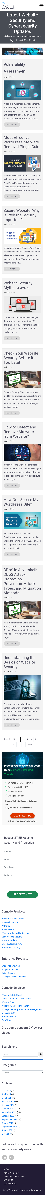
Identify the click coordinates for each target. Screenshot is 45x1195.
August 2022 (7, 1123)
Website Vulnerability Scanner (15, 933)
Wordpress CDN (9, 1016)
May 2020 (6, 1134)
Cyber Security (8, 973)
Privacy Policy (11, 1173)
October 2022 (8, 1116)
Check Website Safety (12, 944)
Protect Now (22, 894)
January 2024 (8, 1105)
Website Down (8, 1002)
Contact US (9, 1183)
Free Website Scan (10, 922)
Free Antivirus (8, 929)
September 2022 (9, 1119)
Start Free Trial (22, 816)
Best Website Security (12, 937)
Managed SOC (8, 1013)
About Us (8, 1180)
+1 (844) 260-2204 (24, 40)
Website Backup (9, 940)
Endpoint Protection (11, 966)
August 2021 (7, 1130)
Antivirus (6, 926)
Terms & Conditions (13, 1176)
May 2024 (6, 1090)
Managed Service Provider (14, 976)
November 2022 (9, 1112)
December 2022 (9, 1108)
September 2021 (9, 1126)
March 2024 (7, 1098)
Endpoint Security (10, 969)
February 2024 (8, 1101)
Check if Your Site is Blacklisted (16, 998)
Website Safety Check (12, 995)
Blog (6, 1169)
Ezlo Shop (6, 1020)
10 (14, 745)
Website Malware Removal (14, 918)
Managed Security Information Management (22, 1009)
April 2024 (6, 1094)
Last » (29, 745)
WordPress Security (11, 947)
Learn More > (11, 125)
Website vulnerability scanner (15, 1006)
